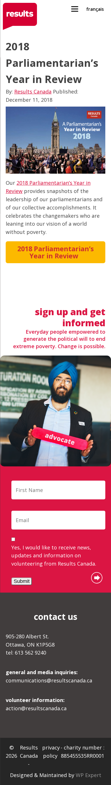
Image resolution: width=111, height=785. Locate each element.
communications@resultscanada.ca (49, 676)
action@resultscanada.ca (36, 704)
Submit (22, 581)
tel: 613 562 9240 (26, 652)
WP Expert (88, 775)
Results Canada (33, 91)
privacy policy (51, 751)
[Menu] (75, 8)
